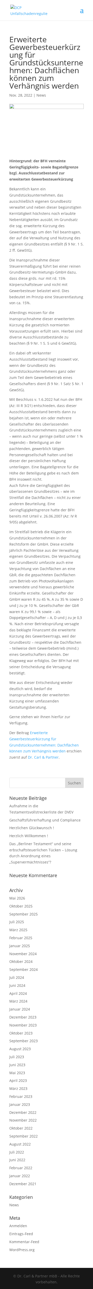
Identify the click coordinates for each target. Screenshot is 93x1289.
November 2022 (23, 1120)
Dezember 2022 (22, 1112)
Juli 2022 (16, 1152)
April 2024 (18, 993)
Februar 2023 (20, 1096)
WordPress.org (22, 1249)
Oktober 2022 (21, 1128)
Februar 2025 (20, 937)
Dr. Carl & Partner (43, 757)
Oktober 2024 (21, 961)
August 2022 (20, 1144)
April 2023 (18, 1080)
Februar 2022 (20, 1167)
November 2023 (23, 1025)
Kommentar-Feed (24, 1241)
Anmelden (18, 1225)
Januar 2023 (19, 1104)
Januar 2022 (19, 1175)
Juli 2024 (16, 977)
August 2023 (20, 1048)
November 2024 (23, 953)
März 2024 (18, 1001)
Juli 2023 (16, 1056)
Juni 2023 (17, 1064)
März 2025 (18, 929)
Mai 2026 (17, 898)
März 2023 (18, 1088)
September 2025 (23, 914)
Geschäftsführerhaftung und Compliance (45, 820)
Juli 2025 (16, 921)
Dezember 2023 (22, 1017)
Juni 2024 (17, 985)
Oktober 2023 (21, 1033)
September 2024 (23, 969)
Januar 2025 (19, 945)
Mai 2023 (17, 1072)
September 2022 (23, 1136)
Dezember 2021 (22, 1183)
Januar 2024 (19, 1009)
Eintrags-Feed (21, 1233)
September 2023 (23, 1040)
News (41, 95)
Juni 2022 (17, 1159)
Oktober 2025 (21, 906)
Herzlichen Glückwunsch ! (31, 827)
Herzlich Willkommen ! (28, 835)
